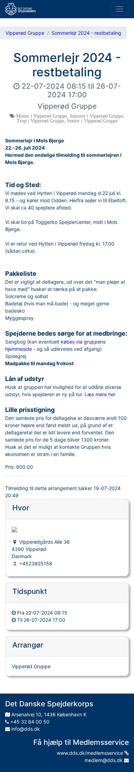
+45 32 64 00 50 (29, 722)
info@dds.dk (25, 729)
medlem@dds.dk (104, 760)
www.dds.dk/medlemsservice (90, 753)
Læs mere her (100, 394)
